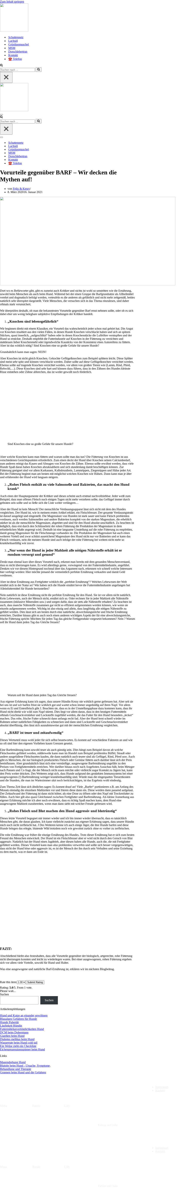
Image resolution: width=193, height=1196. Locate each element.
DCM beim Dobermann (14, 1032)
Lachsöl (13, 40)
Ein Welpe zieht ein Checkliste (18, 1046)
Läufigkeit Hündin (11, 1025)
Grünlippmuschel (18, 44)
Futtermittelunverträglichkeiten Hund (22, 1029)
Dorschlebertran (17, 51)
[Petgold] (96, 17)
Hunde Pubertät (9, 1022)
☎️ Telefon (15, 59)
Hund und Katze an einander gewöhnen (23, 1015)
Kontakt (13, 55)
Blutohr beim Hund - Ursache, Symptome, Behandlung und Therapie (25, 1067)
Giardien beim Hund (12, 1035)
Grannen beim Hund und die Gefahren (23, 1072)
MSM (11, 48)
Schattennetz (15, 37)
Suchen (4, 994)
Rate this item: (8, 982)
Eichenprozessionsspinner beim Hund (22, 1049)
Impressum (161, 1087)
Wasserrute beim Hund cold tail (18, 1042)
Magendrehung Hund (13, 1062)
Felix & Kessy (21, 188)
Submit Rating (35, 982)
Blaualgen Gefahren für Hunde (18, 1018)
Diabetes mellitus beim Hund (17, 1039)
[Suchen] (1, 65)
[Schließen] (6, 77)
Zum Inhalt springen (12, 1)
